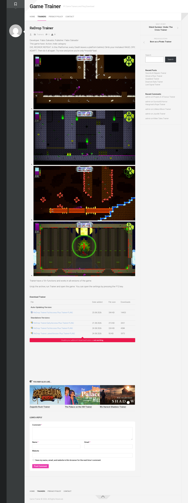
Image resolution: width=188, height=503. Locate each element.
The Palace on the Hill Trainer (78, 407)
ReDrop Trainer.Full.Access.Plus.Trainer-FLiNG (53, 312)
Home (32, 17)
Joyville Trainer (159, 114)
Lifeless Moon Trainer (162, 109)
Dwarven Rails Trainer (154, 82)
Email (87, 442)
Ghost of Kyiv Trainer (153, 76)
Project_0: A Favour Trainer (164, 97)
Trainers (41, 17)
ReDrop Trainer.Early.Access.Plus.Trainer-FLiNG (54, 323)
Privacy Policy (56, 17)
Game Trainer (45, 6)
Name (35, 442)
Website (35, 451)
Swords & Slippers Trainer (155, 73)
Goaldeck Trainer (152, 79)
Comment (37, 425)
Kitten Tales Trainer (161, 118)
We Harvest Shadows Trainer (113, 407)
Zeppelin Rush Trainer (40, 407)
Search (148, 55)
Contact (69, 17)
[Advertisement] (82, 361)
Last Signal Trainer (152, 85)
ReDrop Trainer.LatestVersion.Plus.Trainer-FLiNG (54, 333)
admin (148, 97)
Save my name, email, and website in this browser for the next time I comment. (68, 460)
